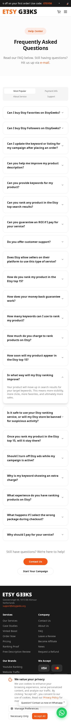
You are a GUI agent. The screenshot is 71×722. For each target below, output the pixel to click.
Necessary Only (19, 716)
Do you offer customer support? (29, 242)
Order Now (9, 636)
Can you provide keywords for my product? (30, 185)
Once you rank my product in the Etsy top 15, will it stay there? (33, 438)
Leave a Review (47, 636)
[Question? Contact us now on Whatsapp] (62, 713)
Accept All (39, 716)
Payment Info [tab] (51, 91)
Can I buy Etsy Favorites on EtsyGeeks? (33, 113)
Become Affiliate (47, 641)
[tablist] (35, 94)
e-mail (44, 62)
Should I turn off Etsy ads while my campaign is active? (31, 458)
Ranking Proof (11, 646)
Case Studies (10, 625)
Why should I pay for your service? (30, 535)
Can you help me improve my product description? (33, 165)
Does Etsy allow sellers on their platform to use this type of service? (31, 259)
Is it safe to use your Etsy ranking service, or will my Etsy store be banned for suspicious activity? (34, 417)
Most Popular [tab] (19, 91)
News (41, 646)
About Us (43, 625)
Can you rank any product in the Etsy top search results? (32, 205)
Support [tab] (51, 96)
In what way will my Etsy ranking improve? (30, 377)
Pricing (7, 641)
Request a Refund (48, 651)
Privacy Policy (51, 697)
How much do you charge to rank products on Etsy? (30, 338)
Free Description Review (17, 651)
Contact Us (35, 561)
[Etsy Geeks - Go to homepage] (20, 11)
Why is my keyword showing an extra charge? (32, 478)
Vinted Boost (10, 631)
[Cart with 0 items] (59, 11)
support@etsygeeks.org (14, 606)
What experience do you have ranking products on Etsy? (33, 497)
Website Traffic (11, 672)
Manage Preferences (27, 708)
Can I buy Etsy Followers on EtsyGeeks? (34, 128)
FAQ (40, 631)
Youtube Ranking (12, 666)
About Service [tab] (20, 96)
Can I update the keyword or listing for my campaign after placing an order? (33, 146)
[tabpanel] (35, 323)
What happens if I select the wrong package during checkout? (31, 517)
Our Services (10, 620)
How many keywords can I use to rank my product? (33, 318)
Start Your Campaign (35, 571)
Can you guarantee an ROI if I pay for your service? (32, 224)
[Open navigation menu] (65, 11)
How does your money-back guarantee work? (33, 299)
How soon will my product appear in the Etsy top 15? (32, 358)
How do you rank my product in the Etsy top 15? (31, 279)
